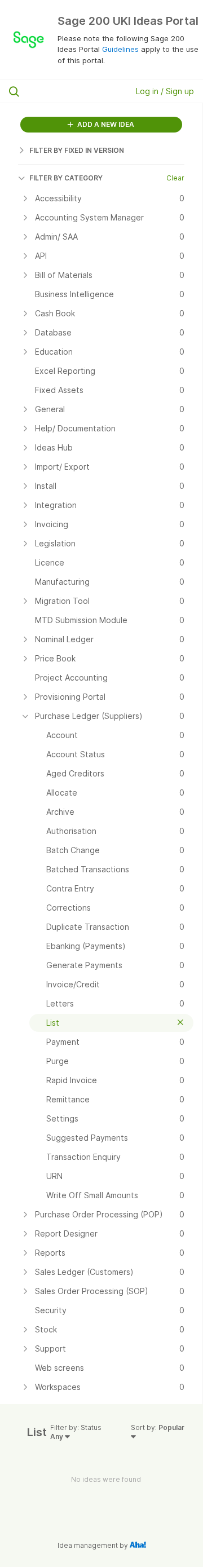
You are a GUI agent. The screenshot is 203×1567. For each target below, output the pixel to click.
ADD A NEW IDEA (105, 124)
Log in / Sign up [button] (165, 91)
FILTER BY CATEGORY (66, 178)
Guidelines (120, 49)
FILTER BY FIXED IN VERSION (76, 150)
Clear (175, 178)
